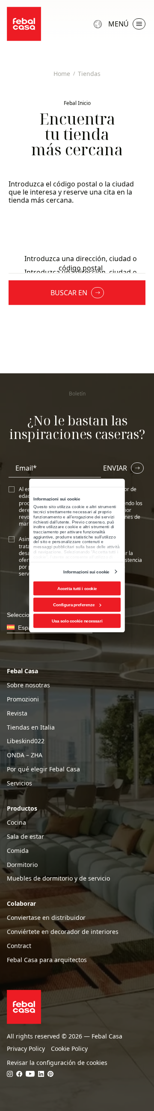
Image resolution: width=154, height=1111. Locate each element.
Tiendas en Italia (31, 727)
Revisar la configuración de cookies (57, 1063)
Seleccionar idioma (99, 24)
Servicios (19, 783)
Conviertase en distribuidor (46, 918)
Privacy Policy (26, 1049)
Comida (18, 851)
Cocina (16, 822)
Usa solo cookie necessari (77, 621)
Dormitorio (22, 865)
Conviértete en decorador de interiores (62, 932)
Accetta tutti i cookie (77, 588)
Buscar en (68, 292)
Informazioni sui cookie (86, 571)
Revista (17, 713)
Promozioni (23, 699)
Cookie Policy (69, 1049)
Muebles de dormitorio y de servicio (58, 878)
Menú (118, 24)
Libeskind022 (25, 741)
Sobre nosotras (28, 685)
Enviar (115, 468)
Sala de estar (25, 837)
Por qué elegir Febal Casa (43, 769)
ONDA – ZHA (24, 755)
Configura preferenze (74, 604)
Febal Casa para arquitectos (47, 960)
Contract (19, 946)
